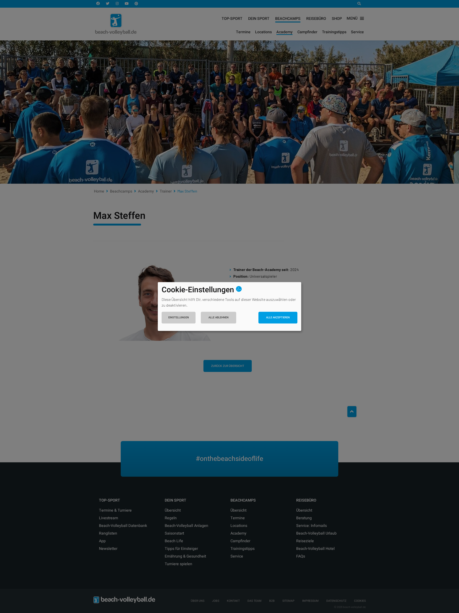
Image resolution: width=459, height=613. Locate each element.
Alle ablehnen (218, 317)
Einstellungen (178, 317)
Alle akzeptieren (278, 317)
